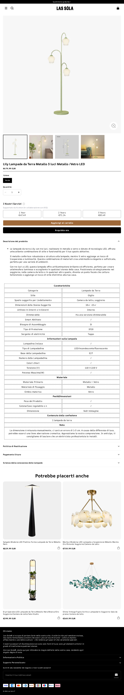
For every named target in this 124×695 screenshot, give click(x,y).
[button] (6, 8)
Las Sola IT (11, 691)
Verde (7, 180)
